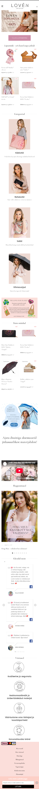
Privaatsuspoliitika (19, 763)
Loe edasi (3, 105)
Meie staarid (19, 748)
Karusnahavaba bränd (19, 739)
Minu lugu (19, 756)
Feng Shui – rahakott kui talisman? (14, 548)
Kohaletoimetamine (19, 770)
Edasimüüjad (19, 774)
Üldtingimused (20, 759)
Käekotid (19, 153)
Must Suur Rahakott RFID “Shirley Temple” (8, 347)
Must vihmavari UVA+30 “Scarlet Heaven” (7, 381)
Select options (4, 72)
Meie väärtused (20, 752)
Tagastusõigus (20, 767)
